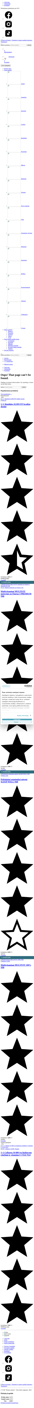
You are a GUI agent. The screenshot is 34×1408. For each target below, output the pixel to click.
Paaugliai (10, 333)
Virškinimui (24, 314)
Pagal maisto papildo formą (11, 339)
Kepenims (24, 151)
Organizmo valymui (26, 233)
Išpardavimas (7, 360)
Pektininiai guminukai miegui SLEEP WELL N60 (14, 780)
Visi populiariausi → (6, 394)
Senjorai (10, 334)
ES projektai (7, 1352)
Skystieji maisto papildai (14, 347)
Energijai (23, 111)
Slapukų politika (8, 1349)
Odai (22, 219)
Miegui (23, 165)
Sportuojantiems (25, 287)
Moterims (23, 179)
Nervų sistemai (25, 206)
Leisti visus (17, 719)
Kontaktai (7, 5)
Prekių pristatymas (9, 1343)
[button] (3, 580)
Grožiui (23, 124)
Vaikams (23, 301)
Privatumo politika (9, 1348)
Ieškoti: (3, 387)
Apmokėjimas (14, 1403)
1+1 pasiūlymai (8, 361)
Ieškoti (29, 45)
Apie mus (7, 2)
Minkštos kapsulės (13, 345)
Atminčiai (23, 97)
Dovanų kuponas (9, 350)
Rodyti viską (7, 68)
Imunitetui (24, 138)
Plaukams (23, 246)
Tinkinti (16, 722)
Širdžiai (23, 274)
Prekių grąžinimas (9, 1341)
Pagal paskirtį (8, 70)
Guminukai (11, 341)
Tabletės (10, 349)
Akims (23, 84)
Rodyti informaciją (23, 715)
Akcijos (6, 358)
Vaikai (10, 336)
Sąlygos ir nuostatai (9, 1346)
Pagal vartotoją (8, 329)
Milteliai (10, 344)
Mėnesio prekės (8, 364)
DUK (5, 1340)
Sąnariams (24, 260)
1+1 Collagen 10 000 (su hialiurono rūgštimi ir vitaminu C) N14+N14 (16, 1153)
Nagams (23, 192)
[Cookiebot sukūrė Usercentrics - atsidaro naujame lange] (24, 686)
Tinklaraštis (7, 3)
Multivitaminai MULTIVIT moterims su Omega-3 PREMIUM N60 (16, 593)
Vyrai (9, 337)
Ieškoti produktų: (5, 45)
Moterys (10, 331)
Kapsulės (10, 342)
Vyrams (23, 328)
